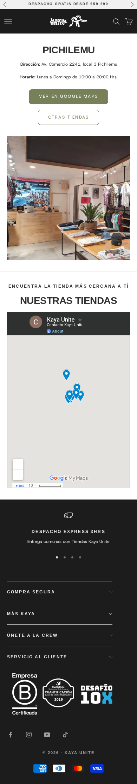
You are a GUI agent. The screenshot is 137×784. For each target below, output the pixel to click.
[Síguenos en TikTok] (65, 734)
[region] (68, 528)
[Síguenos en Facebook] (10, 734)
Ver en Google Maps (68, 96)
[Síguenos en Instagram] (28, 734)
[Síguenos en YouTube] (47, 734)
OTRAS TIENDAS (68, 117)
